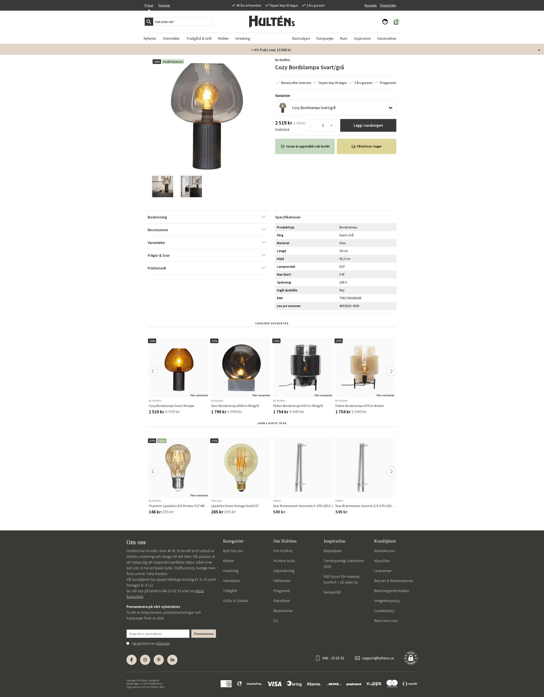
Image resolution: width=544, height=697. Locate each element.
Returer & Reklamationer (393, 580)
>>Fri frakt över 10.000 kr (271, 49)
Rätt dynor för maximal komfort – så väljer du (342, 579)
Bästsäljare (332, 550)
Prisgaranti (281, 590)
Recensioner (283, 610)
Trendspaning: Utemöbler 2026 (344, 563)
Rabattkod (281, 600)
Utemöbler (231, 580)
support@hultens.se (378, 658)
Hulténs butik (284, 560)
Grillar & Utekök (235, 600)
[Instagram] (145, 660)
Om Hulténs (282, 550)
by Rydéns (282, 60)
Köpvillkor (382, 560)
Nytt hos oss (233, 550)
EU (275, 620)
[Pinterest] (159, 660)
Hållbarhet (281, 580)
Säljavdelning (283, 570)
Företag (164, 5)
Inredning (230, 570)
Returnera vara (386, 620)
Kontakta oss (384, 550)
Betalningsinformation (391, 590)
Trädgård (230, 590)
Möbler (228, 560)
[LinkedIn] (172, 660)
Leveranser (383, 570)
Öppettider (388, 5)
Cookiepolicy (384, 610)
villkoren (163, 643)
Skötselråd (332, 592)
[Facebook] (131, 660)
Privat (148, 5)
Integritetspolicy (387, 600)
